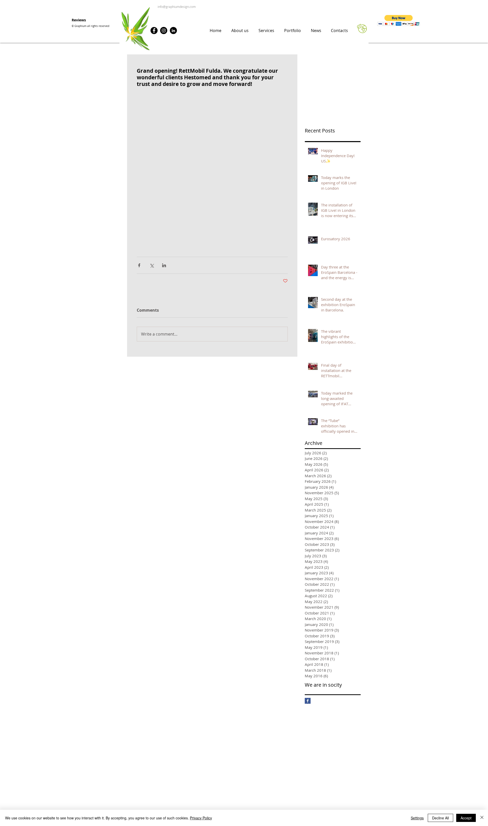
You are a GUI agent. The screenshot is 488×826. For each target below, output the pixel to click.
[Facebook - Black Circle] (154, 30)
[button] (398, 20)
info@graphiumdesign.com (176, 7)
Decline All (440, 817)
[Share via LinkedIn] (164, 265)
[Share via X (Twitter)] (151, 265)
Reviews (79, 20)
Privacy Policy (201, 817)
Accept (466, 817)
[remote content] (212, 169)
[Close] (482, 818)
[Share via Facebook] (139, 265)
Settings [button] (417, 817)
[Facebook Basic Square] (308, 701)
